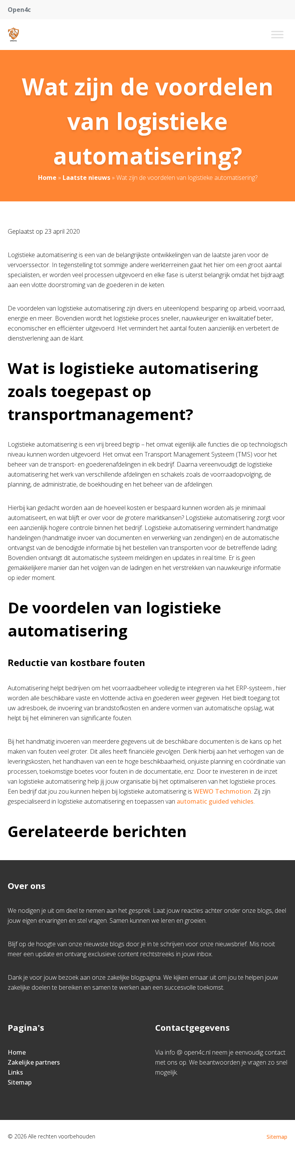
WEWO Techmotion (222, 791)
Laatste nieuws (86, 177)
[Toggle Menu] (277, 34)
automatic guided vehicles (215, 801)
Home (47, 177)
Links (15, 1072)
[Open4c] (13, 34)
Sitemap (19, 1082)
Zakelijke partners (34, 1062)
